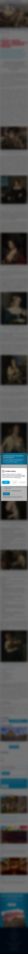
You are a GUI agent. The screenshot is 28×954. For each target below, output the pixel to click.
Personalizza (22, 482)
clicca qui (19, 477)
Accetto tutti (5, 482)
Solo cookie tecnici (14, 482)
